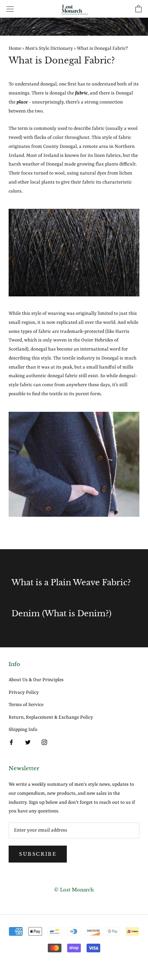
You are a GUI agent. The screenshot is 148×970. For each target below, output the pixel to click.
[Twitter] (28, 742)
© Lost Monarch (74, 890)
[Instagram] (44, 742)
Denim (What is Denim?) (61, 613)
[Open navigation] (10, 9)
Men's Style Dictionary (49, 48)
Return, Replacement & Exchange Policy (51, 717)
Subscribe (37, 854)
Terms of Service (26, 704)
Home (15, 48)
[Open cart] (138, 9)
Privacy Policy (24, 692)
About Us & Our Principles (36, 680)
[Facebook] (11, 742)
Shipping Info (23, 729)
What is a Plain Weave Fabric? (71, 582)
